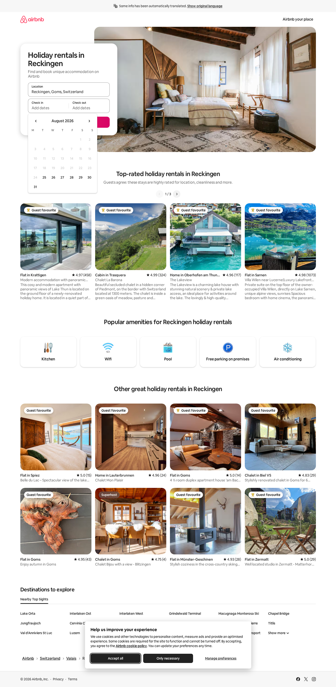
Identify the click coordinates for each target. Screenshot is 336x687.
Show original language (204, 6)
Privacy (58, 679)
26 (53, 177)
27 (62, 177)
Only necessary (168, 658)
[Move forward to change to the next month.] (89, 121)
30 (89, 177)
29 (80, 177)
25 (44, 177)
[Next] (176, 194)
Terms (72, 679)
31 (35, 187)
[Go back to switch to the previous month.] (36, 121)
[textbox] (48, 108)
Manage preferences (220, 658)
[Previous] (159, 194)
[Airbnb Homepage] (32, 19)
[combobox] (69, 91)
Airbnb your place (298, 19)
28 (71, 177)
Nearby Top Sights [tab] (34, 599)
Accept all (115, 658)
